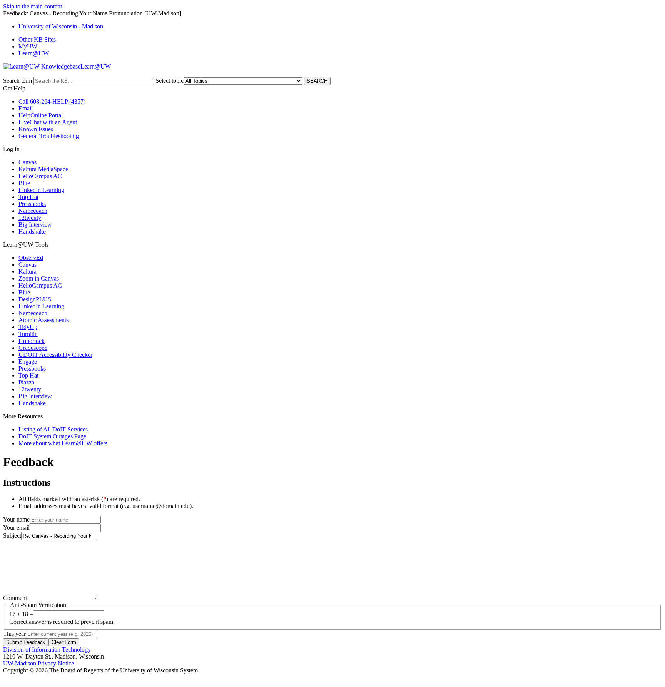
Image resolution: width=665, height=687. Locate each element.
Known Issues (35, 129)
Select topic (169, 80)
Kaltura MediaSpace (43, 169)
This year (14, 633)
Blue (24, 183)
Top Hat (28, 197)
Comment (15, 598)
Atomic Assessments (43, 320)
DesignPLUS (34, 299)
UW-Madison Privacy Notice (38, 663)
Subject (12, 535)
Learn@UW (33, 53)
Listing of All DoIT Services (53, 429)
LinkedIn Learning (41, 190)
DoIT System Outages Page (52, 436)
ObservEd (30, 257)
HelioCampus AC (40, 176)
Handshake (32, 231)
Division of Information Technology (47, 649)
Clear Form (64, 642)
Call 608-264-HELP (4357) (51, 101)
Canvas (27, 162)
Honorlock (31, 341)
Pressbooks (32, 204)
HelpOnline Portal (40, 115)
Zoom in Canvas (38, 278)
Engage (27, 361)
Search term (17, 80)
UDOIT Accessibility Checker (55, 354)
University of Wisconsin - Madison (60, 26)
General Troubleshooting (48, 136)
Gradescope (32, 347)
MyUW (27, 46)
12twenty (29, 217)
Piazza (26, 382)
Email (25, 108)
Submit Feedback (25, 642)
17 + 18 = (21, 614)
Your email (16, 527)
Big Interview (35, 224)
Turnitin (28, 334)
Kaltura (27, 271)
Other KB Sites (37, 39)
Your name (16, 519)
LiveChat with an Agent (47, 122)
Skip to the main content (32, 6)
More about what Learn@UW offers (62, 443)
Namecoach (32, 210)
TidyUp (27, 327)
